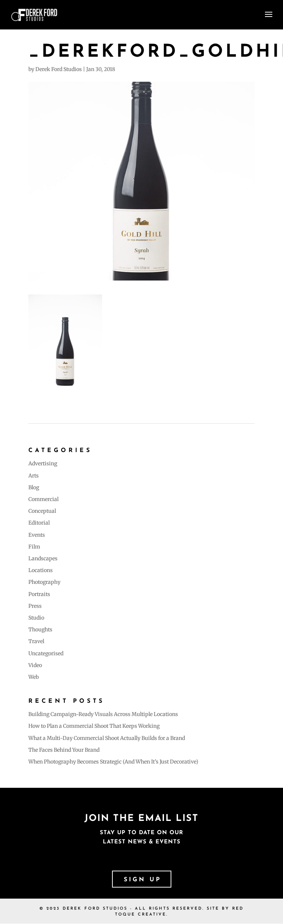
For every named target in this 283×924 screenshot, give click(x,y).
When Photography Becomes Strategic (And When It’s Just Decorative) (113, 761)
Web (33, 677)
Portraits (39, 594)
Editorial (39, 522)
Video (35, 665)
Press (35, 606)
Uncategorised (45, 653)
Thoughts (40, 629)
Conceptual (42, 511)
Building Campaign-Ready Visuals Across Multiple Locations (103, 714)
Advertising (42, 463)
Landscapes (42, 558)
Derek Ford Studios (58, 69)
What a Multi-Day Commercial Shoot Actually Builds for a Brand (106, 738)
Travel (36, 641)
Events (36, 535)
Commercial (43, 499)
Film (34, 546)
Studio (36, 617)
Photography (44, 582)
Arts (33, 475)
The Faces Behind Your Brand (63, 750)
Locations (40, 570)
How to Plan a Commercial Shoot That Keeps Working (94, 726)
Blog (33, 487)
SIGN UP (142, 880)
